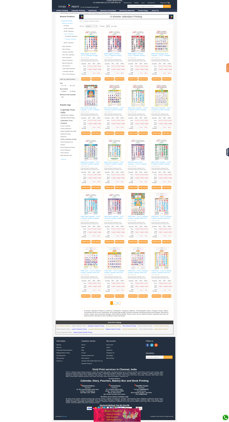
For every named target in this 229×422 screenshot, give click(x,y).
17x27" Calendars (94, 13)
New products (85, 358)
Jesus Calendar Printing (146, 329)
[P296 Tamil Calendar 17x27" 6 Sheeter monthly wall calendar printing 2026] (161, 258)
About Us (155, 10)
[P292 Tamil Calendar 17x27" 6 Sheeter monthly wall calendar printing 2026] (114, 258)
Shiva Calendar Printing (129, 326)
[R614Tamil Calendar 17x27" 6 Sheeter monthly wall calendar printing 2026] (114, 95)
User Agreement (61, 355)
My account (109, 344)
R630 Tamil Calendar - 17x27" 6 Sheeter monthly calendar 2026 (114, 218)
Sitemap (58, 344)
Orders (108, 347)
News (83, 347)
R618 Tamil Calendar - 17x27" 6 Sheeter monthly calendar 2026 (161, 109)
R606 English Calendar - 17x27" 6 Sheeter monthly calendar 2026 (112, 55)
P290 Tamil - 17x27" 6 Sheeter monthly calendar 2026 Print (91, 271)
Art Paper (66, 25)
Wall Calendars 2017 (66, 155)
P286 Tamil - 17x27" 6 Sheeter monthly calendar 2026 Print (138, 217)
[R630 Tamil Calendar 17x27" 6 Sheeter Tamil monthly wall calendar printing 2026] (114, 204)
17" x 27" (64, 85)
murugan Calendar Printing (96, 329)
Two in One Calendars (68, 74)
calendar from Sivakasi (67, 115)
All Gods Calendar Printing (113, 326)
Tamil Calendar (64, 152)
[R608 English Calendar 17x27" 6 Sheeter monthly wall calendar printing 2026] (138, 41)
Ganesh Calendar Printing (161, 326)
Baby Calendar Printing (161, 329)
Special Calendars (67, 63)
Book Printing (110, 358)
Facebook (147, 345)
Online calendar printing (68, 139)
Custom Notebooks (65, 128)
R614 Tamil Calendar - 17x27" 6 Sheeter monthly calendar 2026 (114, 109)
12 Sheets (73, 91)
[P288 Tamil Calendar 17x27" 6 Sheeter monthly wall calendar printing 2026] (161, 204)
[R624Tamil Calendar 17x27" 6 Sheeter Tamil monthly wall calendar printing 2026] (138, 150)
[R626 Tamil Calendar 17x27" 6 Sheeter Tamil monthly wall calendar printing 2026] (161, 150)
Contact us (59, 361)
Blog (82, 350)
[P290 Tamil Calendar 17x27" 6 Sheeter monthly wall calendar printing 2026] (91, 258)
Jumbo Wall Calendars (68, 68)
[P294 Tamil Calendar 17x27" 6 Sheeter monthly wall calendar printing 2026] (138, 258)
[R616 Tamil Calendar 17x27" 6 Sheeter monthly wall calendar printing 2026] (138, 95)
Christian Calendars (67, 52)
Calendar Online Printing (67, 118)
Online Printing (62, 10)
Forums (83, 353)
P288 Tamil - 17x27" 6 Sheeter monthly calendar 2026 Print (161, 217)
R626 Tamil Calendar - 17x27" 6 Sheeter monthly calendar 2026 (161, 164)
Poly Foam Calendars (68, 54)
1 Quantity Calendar (68, 71)
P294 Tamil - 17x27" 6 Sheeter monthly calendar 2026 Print (138, 271)
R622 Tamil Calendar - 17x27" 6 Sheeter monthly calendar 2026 (114, 164)
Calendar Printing (78, 10)
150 (62, 97)
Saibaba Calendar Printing (113, 329)
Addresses (109, 350)
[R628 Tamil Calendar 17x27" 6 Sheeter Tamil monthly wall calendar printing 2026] (91, 204)
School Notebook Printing (67, 147)
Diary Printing (66, 49)
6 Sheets (64, 91)
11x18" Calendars (69, 28)
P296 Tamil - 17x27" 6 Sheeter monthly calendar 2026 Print (161, 271)
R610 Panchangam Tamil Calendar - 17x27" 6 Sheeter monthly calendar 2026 (160, 55)
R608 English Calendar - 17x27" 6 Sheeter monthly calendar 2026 (136, 55)
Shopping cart (110, 353)
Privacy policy (60, 358)
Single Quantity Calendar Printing (82, 332)
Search (83, 344)
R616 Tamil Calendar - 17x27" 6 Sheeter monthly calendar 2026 (138, 109)
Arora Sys (64, 416)
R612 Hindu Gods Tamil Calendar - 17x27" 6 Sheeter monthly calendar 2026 (90, 109)
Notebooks (92, 10)
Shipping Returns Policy (63, 353)
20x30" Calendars (69, 42)
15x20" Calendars (69, 31)
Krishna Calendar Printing (145, 326)
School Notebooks (65, 150)
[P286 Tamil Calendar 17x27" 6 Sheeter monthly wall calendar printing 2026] (138, 204)
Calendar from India (67, 111)
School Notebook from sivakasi (66, 143)
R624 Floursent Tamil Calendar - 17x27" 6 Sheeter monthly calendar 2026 (137, 164)
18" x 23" (72, 85)
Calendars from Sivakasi (66, 122)
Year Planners (66, 66)
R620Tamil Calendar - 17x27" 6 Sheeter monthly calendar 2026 (90, 164)
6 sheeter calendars (70, 39)
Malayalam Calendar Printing (96, 326)
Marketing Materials (127, 10)
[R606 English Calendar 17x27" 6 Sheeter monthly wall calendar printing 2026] (114, 41)
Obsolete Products (86, 363)
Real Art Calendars (67, 60)
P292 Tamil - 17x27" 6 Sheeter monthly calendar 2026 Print (114, 271)
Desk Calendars (66, 57)
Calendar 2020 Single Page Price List (92, 361)
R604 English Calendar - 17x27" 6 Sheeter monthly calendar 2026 (89, 55)
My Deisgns (109, 355)
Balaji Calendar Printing (63, 329)
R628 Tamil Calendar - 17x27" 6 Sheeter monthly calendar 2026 (91, 218)
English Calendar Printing (79, 326)
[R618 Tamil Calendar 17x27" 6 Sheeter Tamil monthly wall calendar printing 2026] (161, 95)
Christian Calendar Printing (129, 329)
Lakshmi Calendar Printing (79, 329)
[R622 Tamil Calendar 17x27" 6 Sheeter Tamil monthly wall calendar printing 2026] (114, 150)
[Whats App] (225, 417)
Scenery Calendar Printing (64, 332)
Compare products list (87, 355)
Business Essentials (108, 10)
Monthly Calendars (84, 13)
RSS (156, 345)
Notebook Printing (65, 134)
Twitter (152, 345)
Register (136, 2)
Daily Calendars (66, 46)
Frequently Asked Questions (64, 350)
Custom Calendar (65, 126)
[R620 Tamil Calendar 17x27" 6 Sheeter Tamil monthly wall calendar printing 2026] (91, 150)
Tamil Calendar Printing (63, 326)
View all (63, 159)
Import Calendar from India (68, 131)
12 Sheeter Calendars (71, 36)
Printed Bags (143, 10)
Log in (143, 2)
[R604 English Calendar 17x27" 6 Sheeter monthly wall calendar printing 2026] (91, 41)
